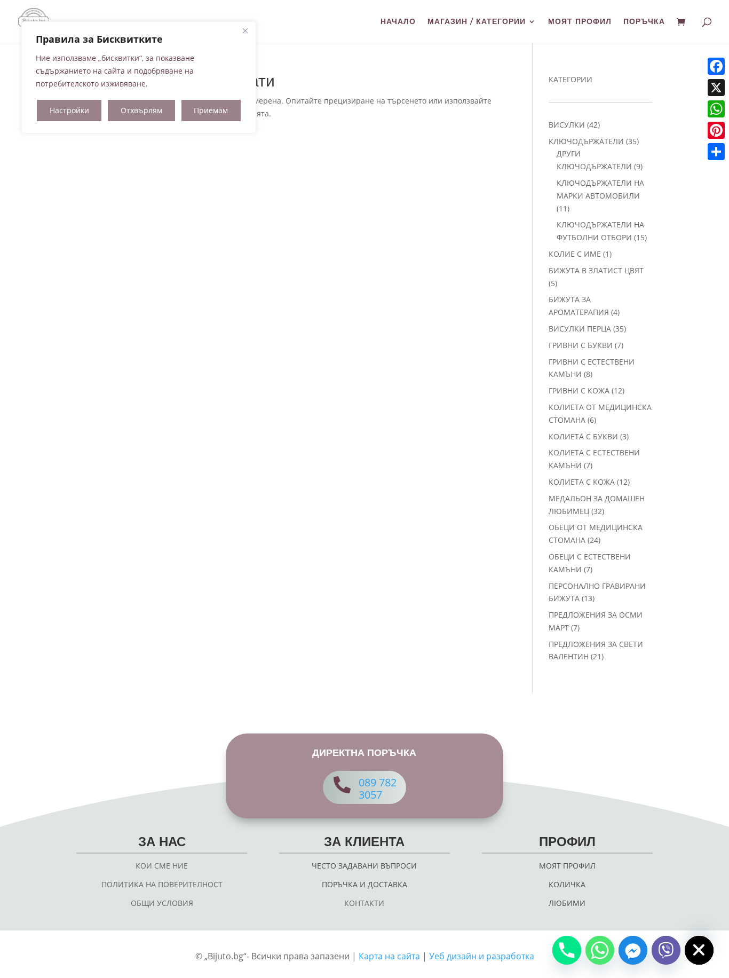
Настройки (69, 110)
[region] (138, 77)
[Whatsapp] (599, 950)
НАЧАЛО (398, 22)
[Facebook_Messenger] (633, 950)
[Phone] (566, 950)
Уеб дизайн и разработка (481, 956)
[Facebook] (716, 66)
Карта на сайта (389, 956)
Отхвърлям (141, 110)
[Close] (245, 30)
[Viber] (666, 950)
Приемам (211, 110)
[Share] (716, 151)
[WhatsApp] (716, 109)
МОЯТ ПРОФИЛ (580, 22)
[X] (716, 87)
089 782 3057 (378, 788)
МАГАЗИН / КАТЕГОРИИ (476, 22)
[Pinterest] (716, 130)
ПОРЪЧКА (644, 22)
